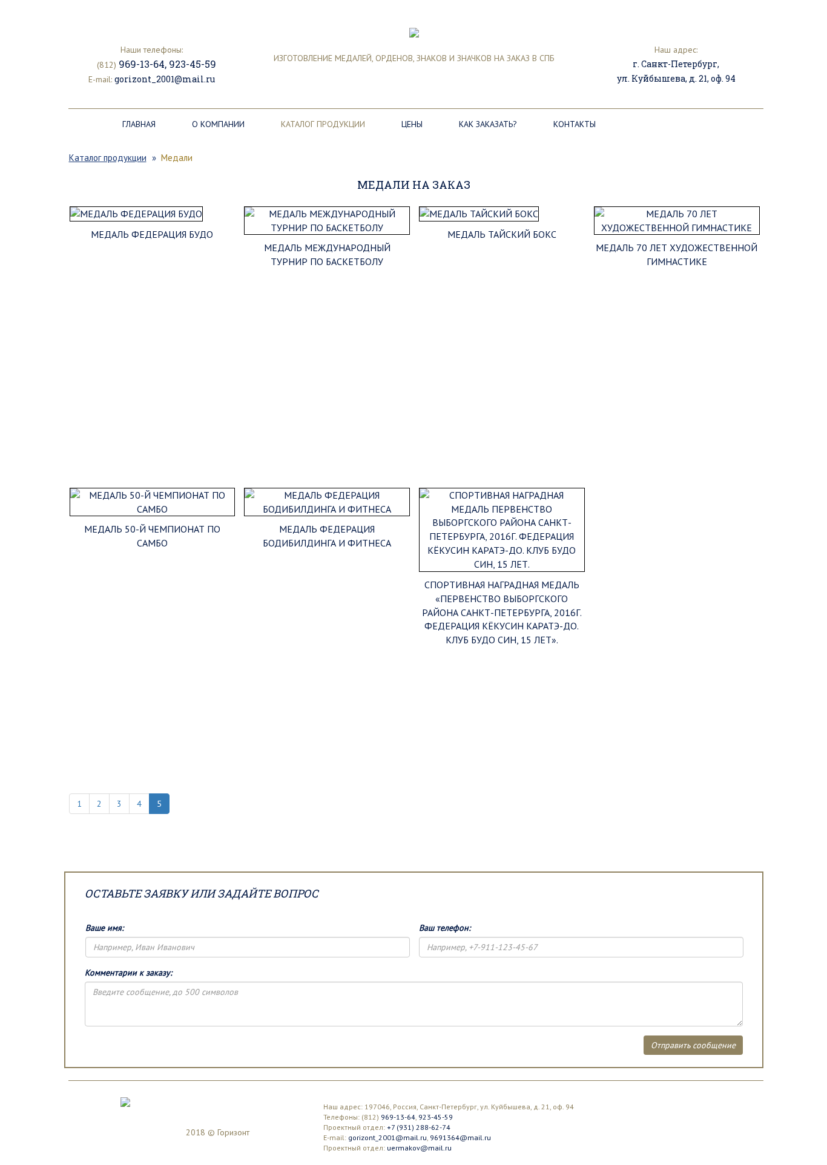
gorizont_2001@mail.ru (164, 79)
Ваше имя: (104, 927)
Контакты (574, 124)
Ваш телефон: (444, 927)
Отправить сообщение (693, 1045)
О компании (218, 124)
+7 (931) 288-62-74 (418, 1127)
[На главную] (125, 1101)
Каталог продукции (323, 124)
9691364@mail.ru (460, 1137)
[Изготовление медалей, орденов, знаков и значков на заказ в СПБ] (413, 31)
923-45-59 (192, 63)
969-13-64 (142, 63)
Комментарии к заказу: (128, 972)
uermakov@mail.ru (419, 1147)
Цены (412, 124)
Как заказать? (488, 124)
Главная (139, 124)
